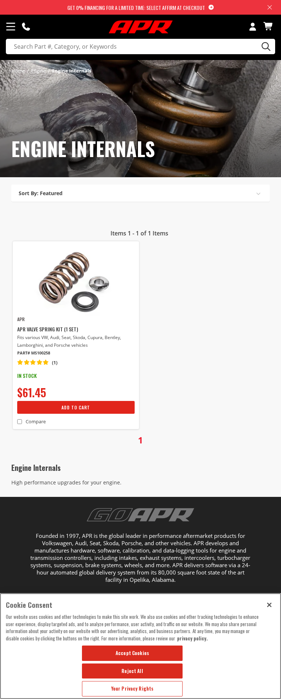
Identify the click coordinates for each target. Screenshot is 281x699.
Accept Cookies (132, 653)
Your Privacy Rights (132, 688)
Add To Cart (75, 407)
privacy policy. (192, 638)
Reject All (132, 670)
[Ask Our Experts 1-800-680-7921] (26, 26)
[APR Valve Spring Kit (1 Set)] (76, 281)
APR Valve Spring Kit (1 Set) (47, 329)
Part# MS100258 (33, 353)
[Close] (269, 605)
